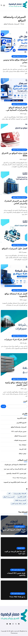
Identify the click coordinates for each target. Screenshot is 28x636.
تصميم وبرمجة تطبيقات (20, 440)
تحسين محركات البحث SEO (18, 431)
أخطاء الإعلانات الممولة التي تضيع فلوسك (15, 464)
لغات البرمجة (22, 449)
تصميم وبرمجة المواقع (20, 436)
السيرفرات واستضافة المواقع (19, 56)
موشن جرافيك (22, 453)
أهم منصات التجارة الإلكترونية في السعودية (15, 482)
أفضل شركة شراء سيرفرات (15, 339)
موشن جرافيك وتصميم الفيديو (18, 503)
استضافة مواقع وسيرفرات (19, 493)
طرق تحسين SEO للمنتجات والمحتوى (16, 473)
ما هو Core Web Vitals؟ (19, 478)
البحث (25, 401)
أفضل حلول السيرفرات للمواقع (14, 249)
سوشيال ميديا (22, 444)
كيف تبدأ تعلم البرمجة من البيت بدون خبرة (15, 469)
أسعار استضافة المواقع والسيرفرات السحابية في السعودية (17, 110)
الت (9, 493)
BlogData (22, 631)
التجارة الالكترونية (21, 418)
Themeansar (14, 633)
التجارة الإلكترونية (21, 497)
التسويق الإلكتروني (21, 422)
